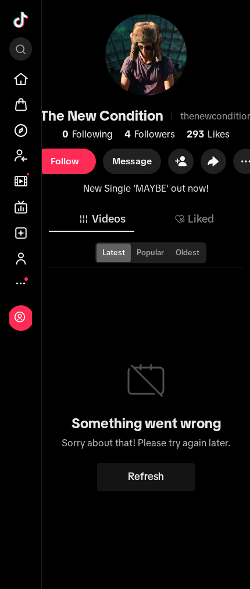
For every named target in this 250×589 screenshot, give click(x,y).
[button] (181, 161)
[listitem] (21, 79)
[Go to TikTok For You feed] (20, 20)
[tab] (101, 219)
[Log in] (19, 317)
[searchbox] (20, 49)
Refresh (146, 476)
